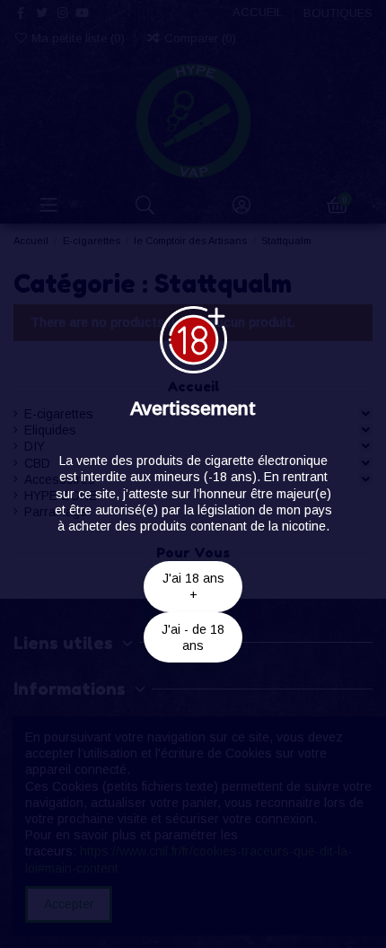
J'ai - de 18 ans (193, 637)
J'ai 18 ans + (193, 586)
